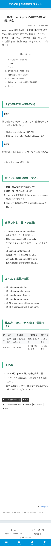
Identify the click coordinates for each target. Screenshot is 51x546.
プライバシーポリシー (13, 534)
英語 (6, 408)
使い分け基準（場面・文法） (19, 71)
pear (12, 67)
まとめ (10, 86)
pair (11, 63)
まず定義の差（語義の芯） (18, 59)
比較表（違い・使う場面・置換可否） (23, 82)
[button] (46, 400)
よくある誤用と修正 (15, 78)
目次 (22, 54)
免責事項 (37, 534)
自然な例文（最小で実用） (18, 75)
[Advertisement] (25, 430)
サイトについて (37, 530)
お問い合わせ (25, 537)
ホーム (13, 530)
